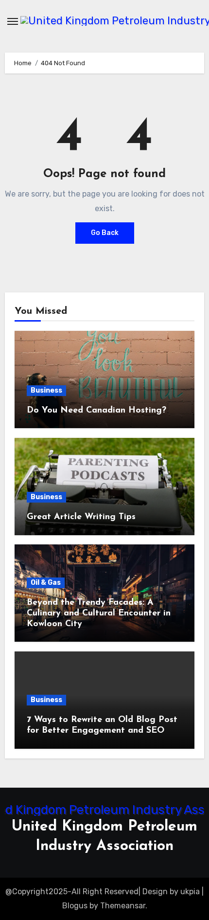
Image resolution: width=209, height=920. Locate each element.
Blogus (74, 905)
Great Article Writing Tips (81, 517)
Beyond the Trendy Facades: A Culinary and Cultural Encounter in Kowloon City (99, 613)
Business (46, 390)
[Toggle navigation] (12, 21)
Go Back (105, 233)
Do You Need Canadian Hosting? (96, 410)
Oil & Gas (46, 582)
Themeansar (122, 905)
